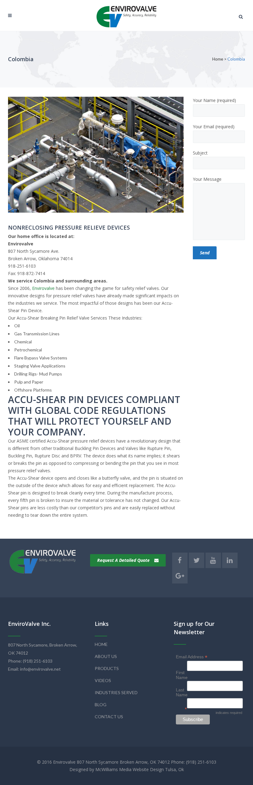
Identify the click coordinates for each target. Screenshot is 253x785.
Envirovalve (43, 288)
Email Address (191, 657)
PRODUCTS (107, 668)
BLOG (100, 704)
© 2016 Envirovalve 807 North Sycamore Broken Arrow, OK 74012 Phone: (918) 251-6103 (126, 762)
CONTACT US (109, 716)
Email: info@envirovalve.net (34, 669)
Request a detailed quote (123, 560)
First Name (182, 675)
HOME (101, 644)
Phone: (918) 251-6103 (30, 661)
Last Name (182, 692)
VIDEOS (103, 680)
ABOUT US (106, 656)
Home (217, 59)
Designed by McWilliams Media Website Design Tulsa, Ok (126, 769)
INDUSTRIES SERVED (116, 692)
